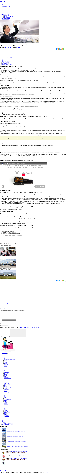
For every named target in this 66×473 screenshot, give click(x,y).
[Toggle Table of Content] (1, 55)
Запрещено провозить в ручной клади (8, 64)
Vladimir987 (18, 47)
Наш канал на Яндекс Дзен (5, 470)
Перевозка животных (6, 18)
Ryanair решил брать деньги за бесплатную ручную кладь (5, 269)
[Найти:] (5, 336)
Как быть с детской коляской (8, 58)
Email (1, 321)
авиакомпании (20, 296)
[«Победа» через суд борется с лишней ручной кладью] (8, 255)
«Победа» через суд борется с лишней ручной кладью (5, 246)
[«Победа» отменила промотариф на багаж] (8, 267)
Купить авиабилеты (5, 19)
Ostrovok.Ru (7, 240)
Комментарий (2, 318)
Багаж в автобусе (7, 17)
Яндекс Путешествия (20, 239)
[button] (2, 308)
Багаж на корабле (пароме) (8, 16)
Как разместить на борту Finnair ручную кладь (9, 59)
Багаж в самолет (5, 5)
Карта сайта (47, 472)
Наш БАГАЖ (2, 1)
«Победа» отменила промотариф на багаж (4, 257)
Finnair (17, 296)
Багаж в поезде (6, 15)
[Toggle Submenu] (7, 353)
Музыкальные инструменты (6, 61)
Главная (3, 4)
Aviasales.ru (13, 239)
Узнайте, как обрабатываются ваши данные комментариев (29, 327)
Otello (11, 240)
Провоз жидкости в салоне (6, 60)
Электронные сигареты (5, 63)
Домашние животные (5, 62)
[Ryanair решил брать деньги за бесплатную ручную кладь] (8, 278)
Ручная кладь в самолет (6, 6)
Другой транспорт (5, 14)
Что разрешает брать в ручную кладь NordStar (19, 451)
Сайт (1, 323)
